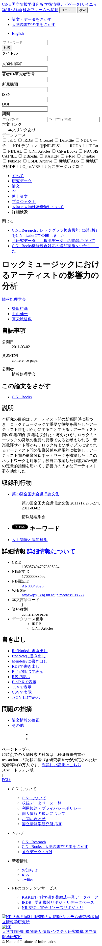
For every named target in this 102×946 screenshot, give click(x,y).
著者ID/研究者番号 (18, 74)
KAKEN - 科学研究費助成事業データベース (60, 897)
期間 (6, 114)
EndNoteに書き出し (29, 656)
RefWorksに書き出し (30, 651)
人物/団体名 (12, 63)
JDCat (92, 146)
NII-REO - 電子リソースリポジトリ (52, 908)
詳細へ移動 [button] (12, 10)
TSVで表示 (21, 687)
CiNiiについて (34, 798)
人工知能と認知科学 (30, 540)
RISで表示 (21, 677)
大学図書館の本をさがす (33, 24)
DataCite (67, 140)
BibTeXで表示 (24, 682)
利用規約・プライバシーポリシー (51, 808)
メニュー (67, 10)
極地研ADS (69, 161)
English (18, 33)
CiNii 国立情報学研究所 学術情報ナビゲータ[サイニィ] (50, 4)
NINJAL (15, 151)
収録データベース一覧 (41, 803)
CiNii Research (34, 842)
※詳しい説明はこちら (61, 765)
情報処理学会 (14, 299)
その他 (18, 725)
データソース (14, 135)
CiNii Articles (39, 151)
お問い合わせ (34, 819)
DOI (5, 104)
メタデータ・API (37, 852)
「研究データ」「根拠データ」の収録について (53, 241)
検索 (82, 10)
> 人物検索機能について (42, 207)
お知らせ (30, 870)
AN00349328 (33, 586)
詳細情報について (51, 551)
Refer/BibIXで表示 (27, 671)
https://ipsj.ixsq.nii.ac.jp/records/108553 (53, 595)
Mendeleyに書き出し (29, 661)
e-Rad (70, 156)
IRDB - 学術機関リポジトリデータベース (58, 902)
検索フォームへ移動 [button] (40, 10)
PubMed (14, 161)
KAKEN (52, 156)
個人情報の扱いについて (43, 813)
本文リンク (12, 124)
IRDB (28, 140)
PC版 (6, 780)
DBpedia (31, 156)
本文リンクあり (21, 130)
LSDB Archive (40, 161)
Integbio (88, 156)
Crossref (46, 140)
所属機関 (10, 84)
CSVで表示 (22, 692)
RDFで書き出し (26, 666)
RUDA (75, 146)
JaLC (12, 140)
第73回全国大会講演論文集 (35, 494)
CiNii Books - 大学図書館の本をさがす (55, 847)
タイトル (10, 53)
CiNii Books (67, 151)
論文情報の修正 (26, 720)
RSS (25, 875)
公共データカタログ (65, 166)
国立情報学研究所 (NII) (42, 824)
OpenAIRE (32, 166)
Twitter (27, 879)
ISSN (6, 94)
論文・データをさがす (31, 19)
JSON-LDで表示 (26, 697)
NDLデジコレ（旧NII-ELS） (38, 146)
